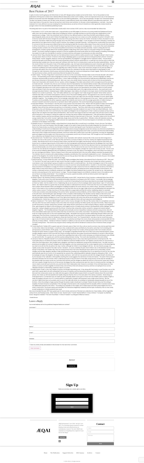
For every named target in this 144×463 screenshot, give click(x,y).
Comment (32, 307)
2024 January (90, 6)
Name (31, 326)
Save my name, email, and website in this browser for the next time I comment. (54, 344)
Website (31, 338)
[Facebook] (113, 2)
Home (53, 6)
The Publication (63, 6)
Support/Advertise (77, 6)
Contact (109, 6)
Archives (101, 6)
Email (31, 332)
